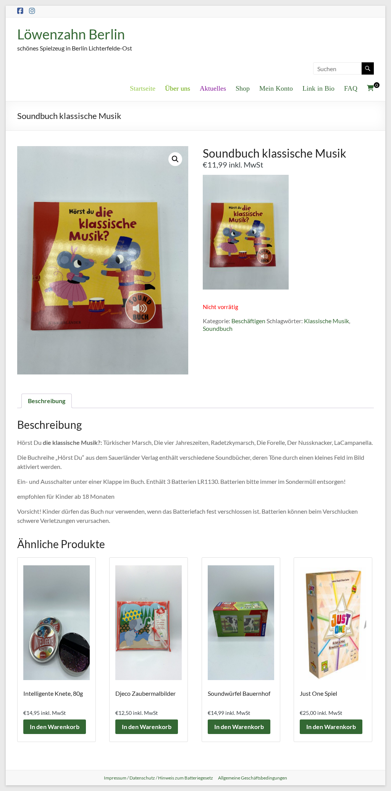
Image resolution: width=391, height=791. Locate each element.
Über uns (177, 88)
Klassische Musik (326, 320)
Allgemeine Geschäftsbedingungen (252, 778)
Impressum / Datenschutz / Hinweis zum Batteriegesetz (158, 778)
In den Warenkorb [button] (54, 726)
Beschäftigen (248, 320)
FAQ (350, 88)
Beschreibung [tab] (46, 400)
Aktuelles (213, 88)
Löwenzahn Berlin (71, 34)
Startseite (142, 88)
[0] (370, 88)
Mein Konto (276, 88)
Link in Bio (318, 88)
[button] (175, 159)
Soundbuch (218, 328)
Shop (243, 88)
